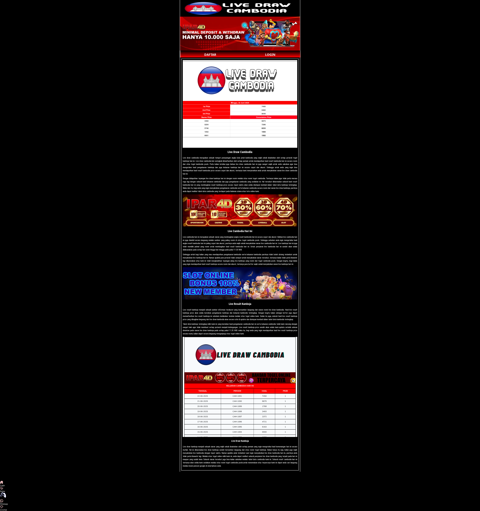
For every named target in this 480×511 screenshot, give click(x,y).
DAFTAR (210, 54)
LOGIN (270, 54)
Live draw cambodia (191, 158)
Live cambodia (188, 237)
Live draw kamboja (190, 446)
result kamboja (192, 310)
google (202, 466)
